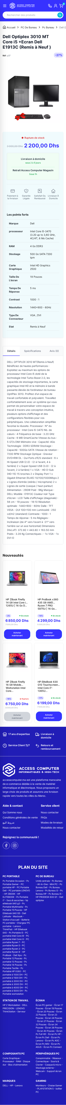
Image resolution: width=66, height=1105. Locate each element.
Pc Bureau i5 (55, 894)
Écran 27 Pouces (45, 1021)
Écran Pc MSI (42, 1044)
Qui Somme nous (12, 812)
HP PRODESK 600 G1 (46, 897)
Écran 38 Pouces (53, 1027)
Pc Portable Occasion (13, 881)
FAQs (44, 817)
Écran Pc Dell (42, 1037)
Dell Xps (17, 955)
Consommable (43, 1058)
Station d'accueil (11, 919)
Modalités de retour (52, 827)
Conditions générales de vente (20, 817)
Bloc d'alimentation (17, 1064)
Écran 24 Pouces (53, 1018)
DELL (5, 1085)
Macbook (18, 916)
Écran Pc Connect (53, 1047)
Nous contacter (11, 827)
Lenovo (19, 1085)
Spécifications (32, 350)
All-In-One (42, 884)
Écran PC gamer (44, 1005)
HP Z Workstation (11, 1005)
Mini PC (54, 884)
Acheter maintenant (17, 634)
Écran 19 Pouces (53, 1008)
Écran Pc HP (54, 1034)
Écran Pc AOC (52, 1040)
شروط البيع (8, 822)
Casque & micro (53, 1064)
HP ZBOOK (9, 894)
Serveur (21, 1011)
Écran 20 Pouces (45, 1011)
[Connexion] (56, 6)
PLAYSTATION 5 (45, 1088)
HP (11, 1085)
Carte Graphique (11, 1058)
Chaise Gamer (55, 1085)
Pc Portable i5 (16, 932)
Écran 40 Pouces (45, 1031)
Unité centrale (43, 881)
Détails (11, 350)
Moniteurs (41, 1085)
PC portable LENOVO (19, 890)
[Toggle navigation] (5, 6)
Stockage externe (45, 1068)
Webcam (40, 1071)
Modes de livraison (51, 822)
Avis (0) (54, 350)
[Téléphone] (50, 6)
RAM (18, 1061)
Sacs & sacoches (15, 900)
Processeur (8, 1061)
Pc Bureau (57, 881)
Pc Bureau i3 (51, 890)
